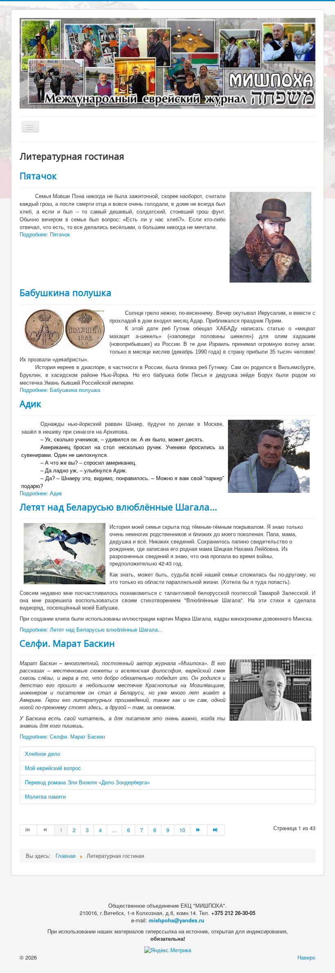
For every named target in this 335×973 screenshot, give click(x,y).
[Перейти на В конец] (216, 830)
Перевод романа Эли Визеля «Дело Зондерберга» (87, 782)
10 (182, 830)
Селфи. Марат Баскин (67, 643)
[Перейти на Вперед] (199, 830)
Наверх (306, 957)
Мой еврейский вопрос (53, 768)
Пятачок (38, 175)
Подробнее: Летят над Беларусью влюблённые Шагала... (91, 629)
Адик (30, 403)
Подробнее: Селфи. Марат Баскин (62, 736)
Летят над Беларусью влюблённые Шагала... (118, 507)
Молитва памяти (45, 796)
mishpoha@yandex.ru (176, 920)
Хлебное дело (42, 753)
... (114, 830)
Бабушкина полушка (66, 292)
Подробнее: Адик (41, 493)
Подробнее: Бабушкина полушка (60, 390)
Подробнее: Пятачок (45, 234)
